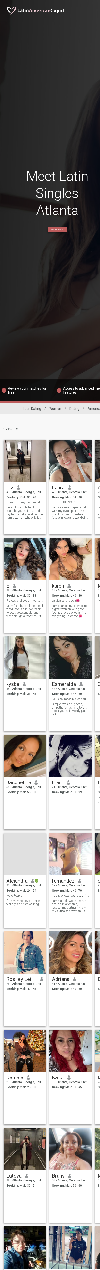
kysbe (12, 684)
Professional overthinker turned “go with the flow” (24, 600)
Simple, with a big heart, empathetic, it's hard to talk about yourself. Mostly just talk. (69, 709)
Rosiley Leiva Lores (21, 979)
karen (58, 586)
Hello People (14, 895)
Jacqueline (18, 782)
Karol (58, 1077)
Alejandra (17, 881)
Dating (74, 409)
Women (55, 409)
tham (57, 782)
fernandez (63, 881)
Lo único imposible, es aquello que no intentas (70, 699)
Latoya (14, 1176)
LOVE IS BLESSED (63, 502)
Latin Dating (32, 409)
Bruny (58, 1176)
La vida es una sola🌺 (66, 600)
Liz (9, 487)
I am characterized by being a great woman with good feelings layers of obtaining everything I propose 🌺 (70, 611)
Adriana (60, 979)
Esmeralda (64, 684)
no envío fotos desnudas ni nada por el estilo (70, 895)
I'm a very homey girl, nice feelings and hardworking (23, 902)
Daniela (14, 1077)
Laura (58, 487)
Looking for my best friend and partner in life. (24, 502)
